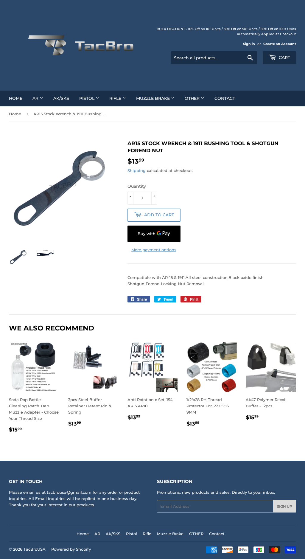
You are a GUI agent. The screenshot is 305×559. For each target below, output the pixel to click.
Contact (224, 98)
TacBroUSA (35, 549)
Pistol (87, 98)
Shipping (136, 170)
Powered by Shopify (71, 549)
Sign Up (284, 506)
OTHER (193, 98)
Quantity (136, 186)
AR (36, 98)
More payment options (153, 249)
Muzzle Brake (153, 98)
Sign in (249, 44)
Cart (284, 57)
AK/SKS (61, 98)
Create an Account (279, 44)
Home (15, 98)
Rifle (115, 98)
